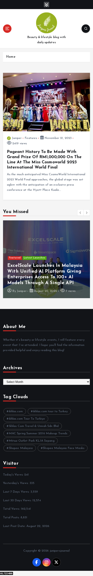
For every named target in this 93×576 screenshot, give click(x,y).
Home (10, 57)
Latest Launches (34, 258)
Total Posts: (12, 517)
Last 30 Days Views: (17, 500)
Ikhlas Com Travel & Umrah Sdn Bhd (34, 426)
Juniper (17, 138)
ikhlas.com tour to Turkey (50, 411)
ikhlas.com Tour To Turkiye (27, 418)
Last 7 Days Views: (16, 491)
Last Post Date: (14, 526)
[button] (80, 212)
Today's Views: (13, 474)
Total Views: (12, 509)
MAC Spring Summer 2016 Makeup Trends (38, 433)
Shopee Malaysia (21, 448)
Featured (15, 258)
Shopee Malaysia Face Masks (63, 448)
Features (31, 138)
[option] (46, 259)
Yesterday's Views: (16, 483)
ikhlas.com (16, 411)
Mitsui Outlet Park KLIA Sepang (32, 440)
